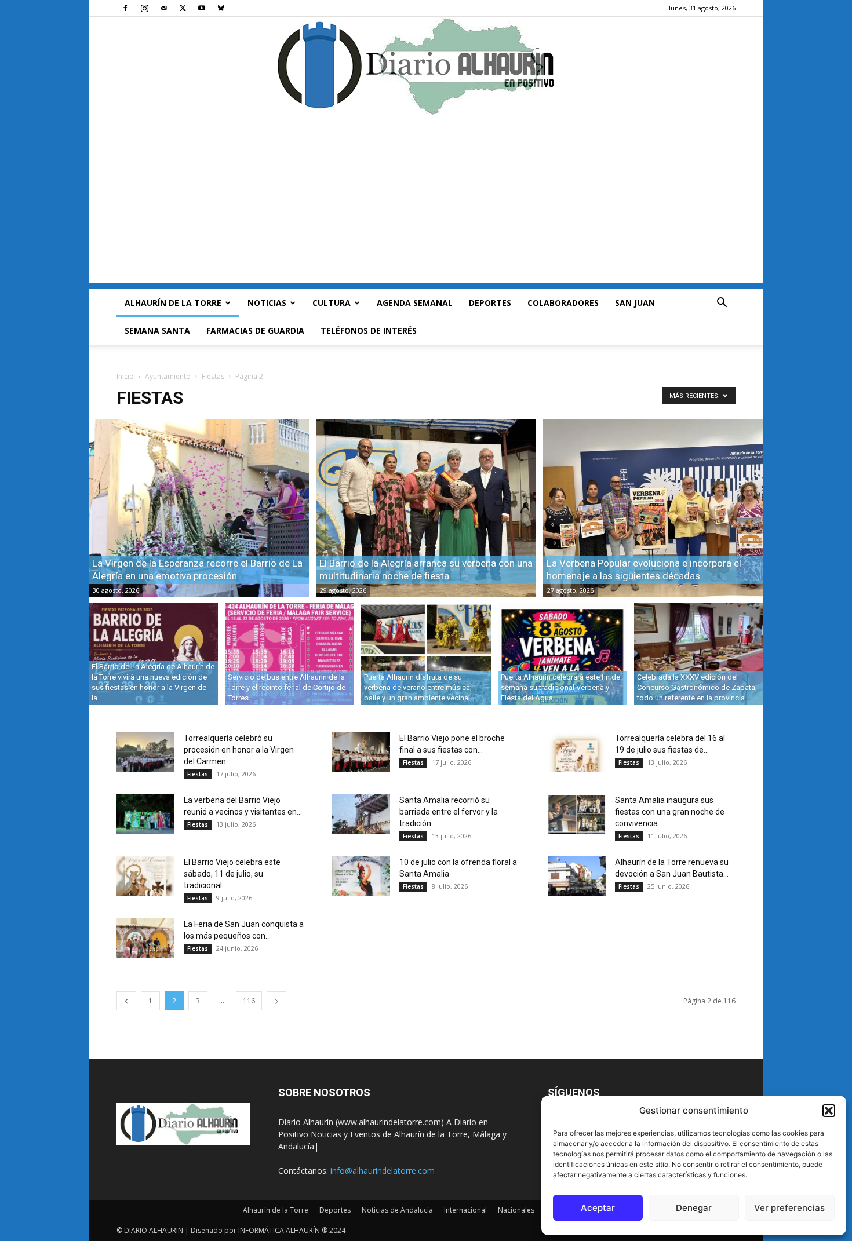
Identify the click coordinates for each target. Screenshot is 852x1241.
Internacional (465, 1210)
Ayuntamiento (168, 376)
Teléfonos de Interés (369, 330)
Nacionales (516, 1210)
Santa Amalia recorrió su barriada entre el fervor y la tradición (448, 811)
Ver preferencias (789, 1207)
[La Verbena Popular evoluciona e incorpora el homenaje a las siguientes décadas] (653, 508)
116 (249, 1001)
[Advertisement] (426, 202)
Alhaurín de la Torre (173, 302)
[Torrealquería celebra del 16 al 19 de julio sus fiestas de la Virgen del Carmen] (577, 752)
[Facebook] (125, 8)
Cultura (331, 302)
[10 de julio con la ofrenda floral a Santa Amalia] (361, 876)
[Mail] (163, 8)
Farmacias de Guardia (255, 330)
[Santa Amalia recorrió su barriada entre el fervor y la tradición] (361, 814)
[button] (829, 1110)
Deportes (490, 302)
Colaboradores (563, 302)
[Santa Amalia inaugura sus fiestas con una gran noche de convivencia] (577, 814)
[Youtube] (201, 8)
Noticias (266, 302)
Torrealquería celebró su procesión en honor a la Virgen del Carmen (239, 749)
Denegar (694, 1207)
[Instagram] (144, 8)
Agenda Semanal (415, 302)
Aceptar (598, 1207)
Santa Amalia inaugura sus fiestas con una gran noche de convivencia (669, 811)
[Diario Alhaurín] (426, 66)
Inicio (125, 376)
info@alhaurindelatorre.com (382, 1170)
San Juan (635, 302)
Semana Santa (157, 330)
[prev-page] (126, 1000)
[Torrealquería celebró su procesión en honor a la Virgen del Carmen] (145, 752)
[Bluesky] (221, 8)
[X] (182, 8)
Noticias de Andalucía (397, 1210)
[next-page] (276, 1000)
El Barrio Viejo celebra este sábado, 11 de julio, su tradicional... (232, 873)
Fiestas (213, 376)
